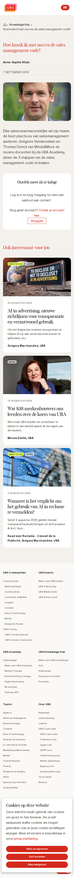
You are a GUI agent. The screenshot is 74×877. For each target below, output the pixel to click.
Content (9, 608)
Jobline (43, 723)
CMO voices (10, 629)
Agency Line (47, 766)
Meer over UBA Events (51, 581)
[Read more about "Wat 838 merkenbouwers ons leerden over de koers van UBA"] (37, 400)
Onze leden (45, 777)
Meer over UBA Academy (18, 665)
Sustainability (10, 787)
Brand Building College (18, 676)
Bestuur (43, 782)
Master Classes (13, 671)
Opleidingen (10, 660)
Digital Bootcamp (14, 681)
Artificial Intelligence (14, 718)
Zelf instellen (37, 856)
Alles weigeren (37, 864)
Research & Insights (14, 771)
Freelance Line (48, 739)
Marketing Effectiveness (16, 750)
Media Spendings (50, 761)
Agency (7, 712)
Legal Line (45, 744)
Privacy (7, 766)
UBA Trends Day (47, 586)
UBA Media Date (48, 591)
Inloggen (37, 221)
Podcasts (44, 681)
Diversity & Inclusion (14, 739)
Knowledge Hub (19, 24)
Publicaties (45, 671)
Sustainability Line (50, 771)
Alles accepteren (37, 848)
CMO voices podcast (16, 634)
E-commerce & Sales (15, 744)
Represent (44, 712)
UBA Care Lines (47, 728)
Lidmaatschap (46, 718)
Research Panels (14, 624)
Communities (10, 581)
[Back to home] (11, 7)
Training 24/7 (12, 692)
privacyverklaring (26, 838)
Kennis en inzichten (50, 676)
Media (8, 618)
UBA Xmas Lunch (48, 597)
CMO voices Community (18, 640)
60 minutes (11, 687)
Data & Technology (15, 613)
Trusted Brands (11, 761)
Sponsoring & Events (14, 782)
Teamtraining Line (50, 755)
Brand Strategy (11, 723)
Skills (6, 777)
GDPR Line (46, 750)
